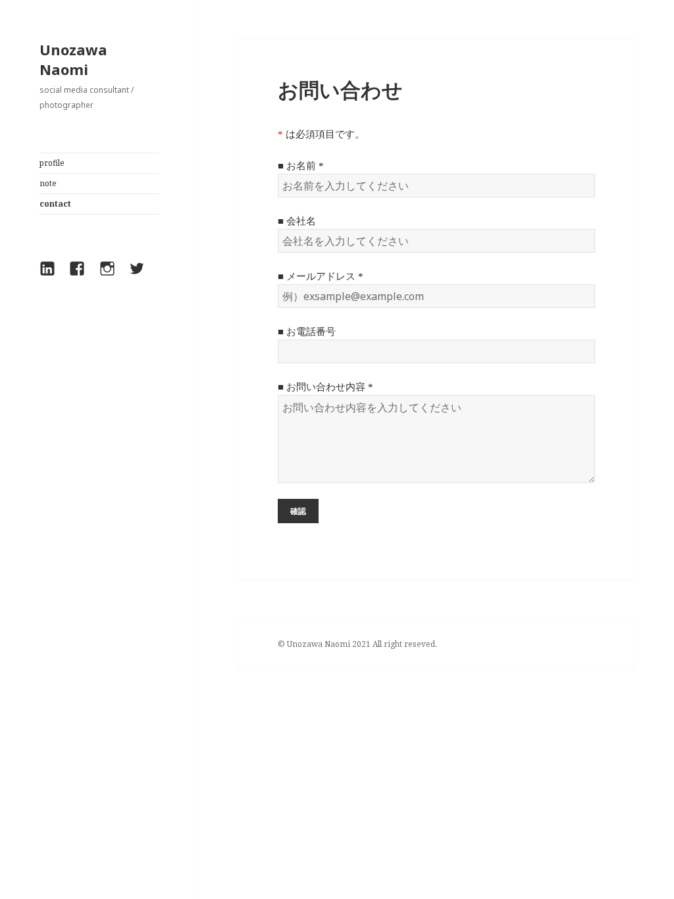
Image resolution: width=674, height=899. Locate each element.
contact (55, 203)
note (48, 183)
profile (52, 162)
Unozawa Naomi (73, 59)
